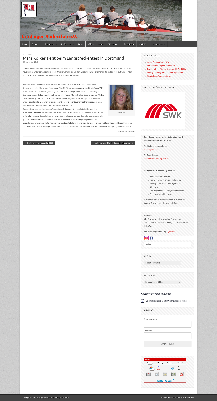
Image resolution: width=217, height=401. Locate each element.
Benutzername (150, 319)
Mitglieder (112, 44)
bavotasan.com (188, 398)
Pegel (100, 44)
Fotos (80, 44)
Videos (91, 44)
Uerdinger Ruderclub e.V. (45, 398)
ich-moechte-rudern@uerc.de (156, 159)
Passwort (148, 331)
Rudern (35, 44)
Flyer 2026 (171, 232)
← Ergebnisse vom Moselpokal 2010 (39, 143)
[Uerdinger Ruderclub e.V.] (108, 20)
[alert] (167, 301)
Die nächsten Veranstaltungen (159, 76)
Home (24, 44)
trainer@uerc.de (151, 150)
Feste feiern (129, 44)
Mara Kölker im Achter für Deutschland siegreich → (113, 143)
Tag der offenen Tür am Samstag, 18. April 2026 (166, 69)
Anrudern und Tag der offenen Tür (161, 66)
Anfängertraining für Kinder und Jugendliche (165, 73)
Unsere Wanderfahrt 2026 (158, 62)
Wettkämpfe (28, 54)
